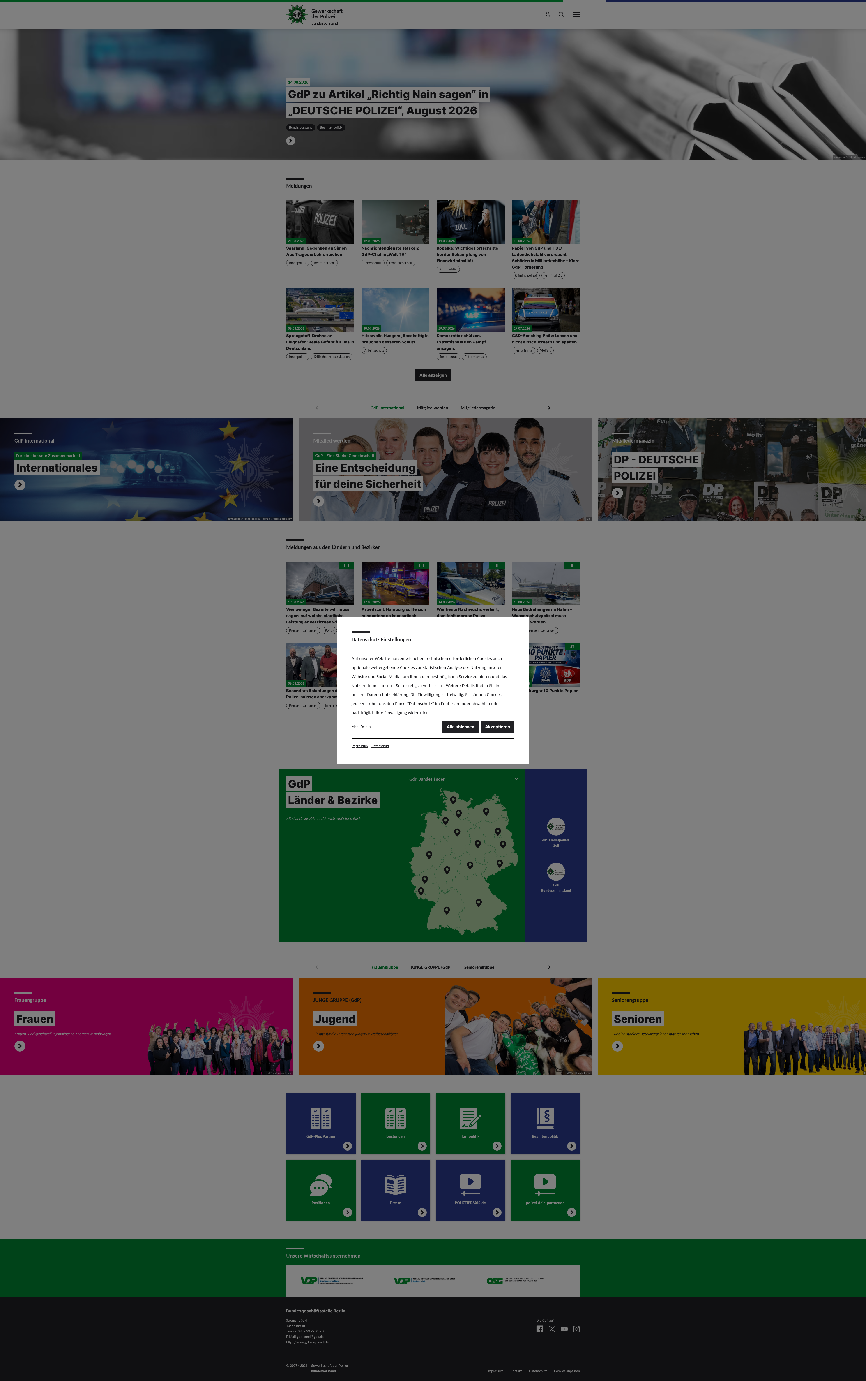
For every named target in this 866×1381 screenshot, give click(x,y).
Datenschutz (380, 746)
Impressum (360, 746)
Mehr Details (361, 727)
